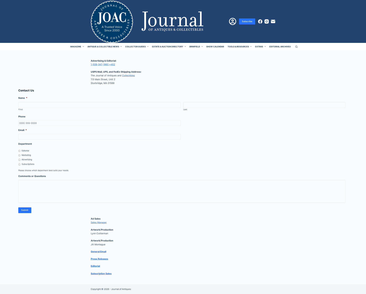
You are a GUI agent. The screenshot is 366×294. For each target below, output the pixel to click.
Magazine (75, 46)
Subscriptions (28, 164)
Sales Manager (99, 222)
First (20, 109)
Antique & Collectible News (103, 46)
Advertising (27, 159)
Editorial (25, 150)
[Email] (273, 21)
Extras (259, 46)
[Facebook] (260, 21)
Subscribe (247, 21)
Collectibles (128, 75)
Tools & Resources (238, 46)
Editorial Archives (280, 46)
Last (185, 109)
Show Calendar (215, 46)
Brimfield (194, 46)
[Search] (296, 47)
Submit (24, 210)
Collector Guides (135, 46)
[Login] (232, 21)
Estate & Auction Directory (167, 46)
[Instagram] (266, 21)
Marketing (26, 155)
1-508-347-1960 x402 (103, 64)
